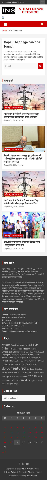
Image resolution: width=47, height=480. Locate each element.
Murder (28, 372)
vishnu (15, 380)
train (3, 381)
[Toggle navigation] (5, 24)
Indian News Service (30, 469)
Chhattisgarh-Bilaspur (10, 352)
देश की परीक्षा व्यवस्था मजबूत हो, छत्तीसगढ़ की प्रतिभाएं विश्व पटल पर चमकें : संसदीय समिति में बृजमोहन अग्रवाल (23, 158)
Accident (6, 345)
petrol (42, 372)
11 (11, 432)
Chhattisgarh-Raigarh (17, 358)
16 (42, 432)
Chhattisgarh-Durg (27, 352)
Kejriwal (4, 372)
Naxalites (36, 372)
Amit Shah (15, 345)
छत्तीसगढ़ (39, 381)
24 (5, 442)
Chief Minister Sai (15, 364)
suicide (12, 377)
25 (11, 442)
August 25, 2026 (10, 120)
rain (3, 377)
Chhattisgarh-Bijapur (27, 349)
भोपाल (4, 384)
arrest (22, 345)
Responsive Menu (42, 2)
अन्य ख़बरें (8, 80)
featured (18, 368)
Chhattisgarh (10, 348)
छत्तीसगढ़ (7, 108)
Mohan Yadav (19, 372)
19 (17, 437)
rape (7, 377)
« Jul (4, 452)
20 (23, 437)
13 (23, 432)
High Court (39, 369)
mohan (10, 372)
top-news (35, 376)
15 (36, 432)
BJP (35, 344)
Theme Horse (34, 472)
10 (5, 432)
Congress (31, 364)
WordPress (32, 475)
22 (36, 437)
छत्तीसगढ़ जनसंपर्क (17, 108)
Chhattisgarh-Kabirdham (19, 355)
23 (42, 437)
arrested (28, 345)
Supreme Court (21, 377)
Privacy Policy (10, 472)
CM (23, 364)
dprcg (6, 368)
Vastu (8, 381)
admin (21, 120)
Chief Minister (29, 361)
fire (28, 369)
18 (11, 437)
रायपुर (16, 384)
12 (17, 432)
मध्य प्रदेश (10, 384)
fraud (32, 369)
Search (40, 66)
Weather (25, 380)
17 (5, 437)
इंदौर (33, 381)
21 (30, 437)
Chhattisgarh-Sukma (16, 361)
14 (30, 432)
